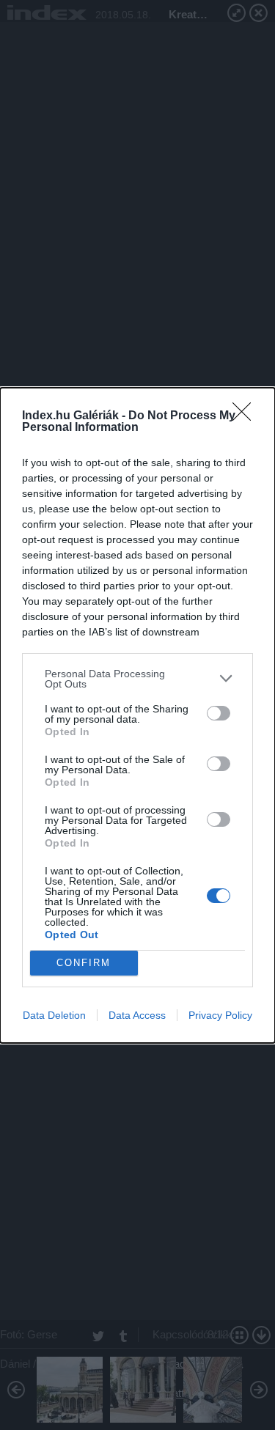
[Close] (246, 416)
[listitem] (137, 678)
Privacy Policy (220, 1015)
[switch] (218, 713)
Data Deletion (54, 1015)
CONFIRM (83, 962)
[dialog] (137, 715)
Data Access (137, 1015)
